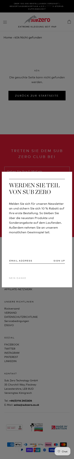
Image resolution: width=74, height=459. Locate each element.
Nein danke (17, 277)
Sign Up (59, 260)
